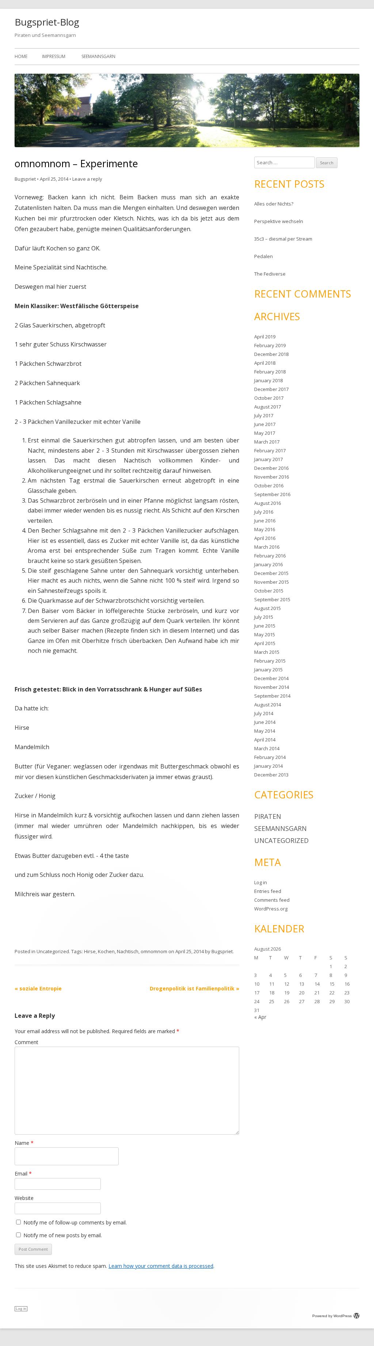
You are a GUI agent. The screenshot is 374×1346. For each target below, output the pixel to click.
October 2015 (268, 590)
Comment (26, 1042)
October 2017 (268, 398)
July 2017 (263, 415)
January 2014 (268, 766)
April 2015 (264, 643)
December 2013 (271, 774)
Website (24, 1197)
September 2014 (272, 696)
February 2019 (270, 345)
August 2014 (267, 704)
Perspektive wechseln (278, 221)
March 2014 (266, 748)
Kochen (106, 951)
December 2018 (271, 354)
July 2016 (263, 512)
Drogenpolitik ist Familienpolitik (194, 988)
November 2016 (271, 476)
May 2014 (264, 731)
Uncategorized (53, 951)
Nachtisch (127, 951)
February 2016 (270, 555)
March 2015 (266, 652)
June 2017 (264, 424)
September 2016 (272, 494)
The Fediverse (270, 274)
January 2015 (268, 669)
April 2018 (264, 363)
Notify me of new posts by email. (62, 1235)
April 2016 (264, 538)
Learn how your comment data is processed (160, 1265)
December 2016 (271, 468)
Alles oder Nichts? (273, 203)
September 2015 (272, 599)
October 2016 (268, 485)
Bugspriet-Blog (47, 21)
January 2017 (268, 459)
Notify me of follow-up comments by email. (75, 1222)
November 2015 (271, 582)
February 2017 (270, 450)
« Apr (260, 1016)
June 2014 (264, 722)
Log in (260, 882)
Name (24, 1142)
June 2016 (264, 520)
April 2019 (264, 336)
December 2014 (271, 678)
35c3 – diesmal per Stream (283, 238)
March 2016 (266, 547)
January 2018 (268, 380)
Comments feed (272, 900)
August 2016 (267, 503)
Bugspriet (25, 179)
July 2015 (263, 617)
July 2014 (263, 713)
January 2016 (268, 564)
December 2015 (271, 573)
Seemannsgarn (98, 56)
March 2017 (266, 441)
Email (23, 1173)
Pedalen (263, 256)
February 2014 (270, 757)
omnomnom (154, 951)
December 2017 (271, 389)
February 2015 (270, 660)
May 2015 (264, 634)
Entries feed (267, 891)
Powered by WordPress (332, 1316)
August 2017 (267, 406)
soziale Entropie (38, 988)
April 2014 (264, 739)
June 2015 (264, 625)
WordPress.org (270, 908)
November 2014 (271, 687)
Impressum (53, 56)
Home (21, 56)
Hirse (90, 951)
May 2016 (264, 529)
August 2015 (267, 608)
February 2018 (270, 371)
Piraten (267, 816)
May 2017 (264, 433)
